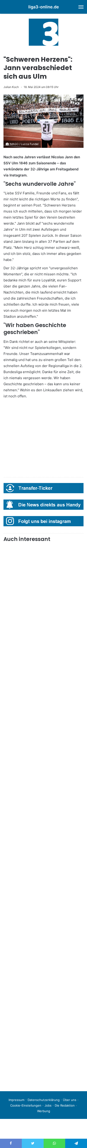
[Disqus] (43, 1022)
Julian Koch (11, 87)
